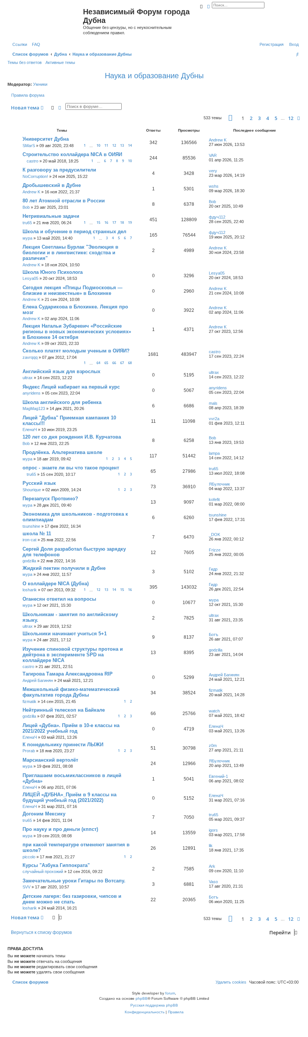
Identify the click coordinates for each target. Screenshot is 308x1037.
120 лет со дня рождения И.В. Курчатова (72, 437)
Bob (26, 207)
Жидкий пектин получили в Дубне (64, 568)
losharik (30, 590)
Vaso (213, 881)
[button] (230, 118)
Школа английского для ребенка (62, 402)
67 (122, 362)
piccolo (29, 857)
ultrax (28, 377)
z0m (213, 745)
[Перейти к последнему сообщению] (229, 140)
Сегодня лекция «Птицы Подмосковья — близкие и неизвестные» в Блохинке (72, 290)
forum (170, 993)
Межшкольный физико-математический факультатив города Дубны (71, 692)
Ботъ (213, 634)
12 (114, 145)
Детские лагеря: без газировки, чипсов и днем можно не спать (72, 899)
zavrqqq (30, 357)
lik (211, 845)
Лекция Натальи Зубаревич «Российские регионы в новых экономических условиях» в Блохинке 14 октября (77, 331)
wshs (214, 186)
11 (106, 145)
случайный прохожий (43, 871)
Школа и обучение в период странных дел (74, 231)
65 (106, 362)
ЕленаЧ (30, 429)
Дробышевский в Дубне (52, 185)
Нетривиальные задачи (51, 216)
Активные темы (60, 62)
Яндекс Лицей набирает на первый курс (71, 387)
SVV (26, 887)
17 (114, 222)
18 (122, 222)
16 (106, 222)
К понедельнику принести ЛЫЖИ (63, 744)
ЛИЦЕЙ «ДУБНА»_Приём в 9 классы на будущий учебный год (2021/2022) (69, 797)
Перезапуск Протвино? (50, 498)
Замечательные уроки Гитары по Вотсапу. (74, 881)
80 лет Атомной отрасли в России (64, 200)
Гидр (213, 569)
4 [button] (267, 118)
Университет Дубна (46, 139)
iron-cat (29, 539)
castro (32, 161)
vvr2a (214, 418)
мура (27, 238)
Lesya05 (30, 278)
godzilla (29, 561)
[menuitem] (34, 44)
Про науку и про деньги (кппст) (60, 829)
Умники (40, 84)
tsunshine (31, 526)
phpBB (142, 998)
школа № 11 (37, 533)
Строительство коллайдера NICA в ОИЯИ (72, 154)
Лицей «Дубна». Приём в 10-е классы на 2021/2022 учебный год (71, 728)
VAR (213, 155)
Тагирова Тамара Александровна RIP (68, 674)
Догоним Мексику (44, 814)
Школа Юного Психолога (53, 272)
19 (130, 222)
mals (213, 403)
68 (130, 362)
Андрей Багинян (38, 680)
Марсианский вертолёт (50, 760)
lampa (214, 453)
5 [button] (276, 118)
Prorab (29, 751)
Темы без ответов (25, 62)
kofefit (214, 499)
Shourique (32, 489)
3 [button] (259, 118)
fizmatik (29, 701)
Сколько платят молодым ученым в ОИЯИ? (76, 351)
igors (213, 830)
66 (114, 362)
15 (98, 222)
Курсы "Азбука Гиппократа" (56, 865)
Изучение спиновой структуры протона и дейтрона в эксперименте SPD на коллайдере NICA (73, 654)
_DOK (214, 534)
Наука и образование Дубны (154, 75)
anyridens (32, 393)
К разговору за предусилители (59, 170)
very (213, 171)
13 (122, 145)
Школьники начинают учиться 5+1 (65, 633)
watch (214, 711)
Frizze (214, 550)
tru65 (27, 222)
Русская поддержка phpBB (154, 1005)
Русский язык (39, 483)
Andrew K (217, 140)
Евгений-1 (218, 776)
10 (98, 145)
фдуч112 (217, 217)
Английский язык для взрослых (61, 371)
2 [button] (251, 118)
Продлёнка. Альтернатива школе (62, 452)
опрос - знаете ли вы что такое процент (71, 468)
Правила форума (27, 95)
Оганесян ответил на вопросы (59, 599)
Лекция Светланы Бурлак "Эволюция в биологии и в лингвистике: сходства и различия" (70, 252)
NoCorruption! (35, 176)
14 (130, 145)
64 (98, 362)
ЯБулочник (219, 484)
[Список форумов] (46, 20)
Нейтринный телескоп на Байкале (64, 710)
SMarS (29, 145)
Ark (212, 866)
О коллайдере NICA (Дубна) (56, 583)
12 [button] (290, 118)
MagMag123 (34, 408)
